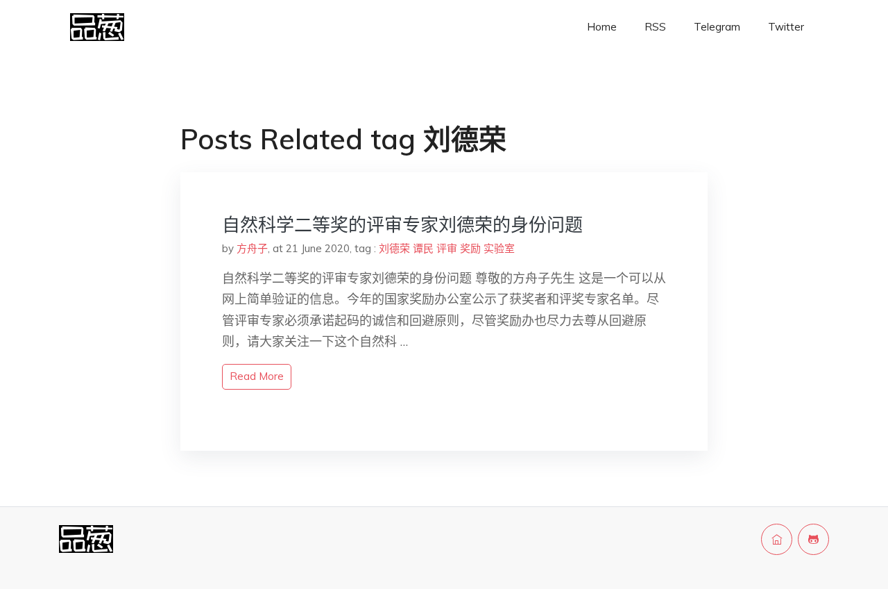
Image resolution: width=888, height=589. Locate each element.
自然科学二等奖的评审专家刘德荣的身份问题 (402, 224)
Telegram (717, 26)
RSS (655, 26)
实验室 (499, 248)
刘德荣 (394, 248)
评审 (446, 248)
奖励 (470, 248)
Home (602, 26)
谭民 (423, 248)
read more (257, 376)
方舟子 (252, 248)
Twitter (786, 26)
